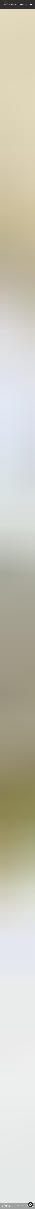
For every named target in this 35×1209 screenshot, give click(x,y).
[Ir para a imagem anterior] (4, 1206)
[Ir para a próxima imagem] (8, 1206)
